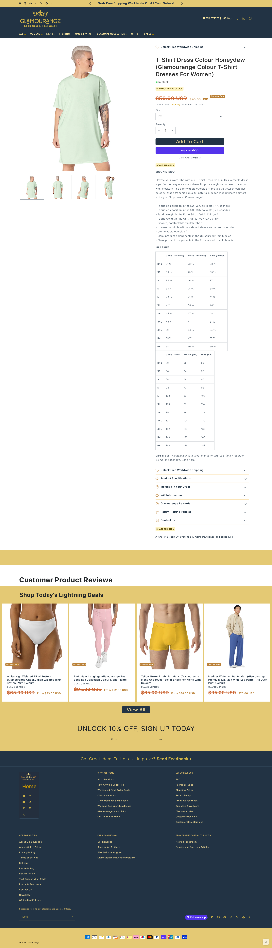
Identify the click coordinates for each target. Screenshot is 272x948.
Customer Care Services (189, 822)
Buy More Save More (187, 806)
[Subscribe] (160, 739)
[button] (22, 34)
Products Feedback (187, 800)
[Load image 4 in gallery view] (109, 187)
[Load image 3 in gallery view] (83, 187)
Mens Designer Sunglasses (112, 800)
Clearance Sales (106, 795)
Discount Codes (184, 811)
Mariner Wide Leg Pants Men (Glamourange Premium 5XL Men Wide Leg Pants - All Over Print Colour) (237, 679)
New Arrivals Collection (110, 784)
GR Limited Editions (108, 816)
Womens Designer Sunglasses (114, 806)
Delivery (23, 863)
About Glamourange (30, 841)
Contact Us (25, 889)
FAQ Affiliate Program (109, 852)
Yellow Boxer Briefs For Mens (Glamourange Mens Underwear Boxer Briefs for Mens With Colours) (171, 679)
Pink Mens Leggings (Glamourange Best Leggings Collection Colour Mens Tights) (101, 678)
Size (158, 110)
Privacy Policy (27, 852)
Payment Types (184, 784)
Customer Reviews (186, 816)
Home (29, 786)
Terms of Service (28, 857)
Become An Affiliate (108, 847)
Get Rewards (104, 841)
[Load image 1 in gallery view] (32, 187)
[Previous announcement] (90, 3)
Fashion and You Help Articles (192, 847)
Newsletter (25, 895)
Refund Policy (27, 873)
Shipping (176, 104)
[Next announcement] (182, 3)
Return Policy (183, 795)
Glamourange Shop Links (111, 811)
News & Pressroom (186, 841)
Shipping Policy (184, 790)
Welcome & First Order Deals (113, 790)
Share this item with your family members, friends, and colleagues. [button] (196, 536)
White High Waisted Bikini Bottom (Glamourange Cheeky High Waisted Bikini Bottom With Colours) (34, 679)
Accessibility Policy (30, 847)
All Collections (105, 779)
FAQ (178, 779)
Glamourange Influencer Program (116, 857)
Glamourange (33, 942)
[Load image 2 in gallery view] (58, 187)
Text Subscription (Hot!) (33, 879)
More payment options (190, 158)
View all (136, 709)
